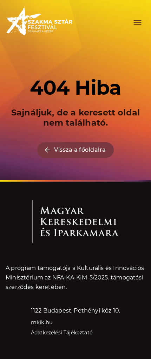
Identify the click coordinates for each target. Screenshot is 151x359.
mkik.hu (42, 322)
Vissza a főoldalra (80, 149)
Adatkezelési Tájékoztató (62, 332)
